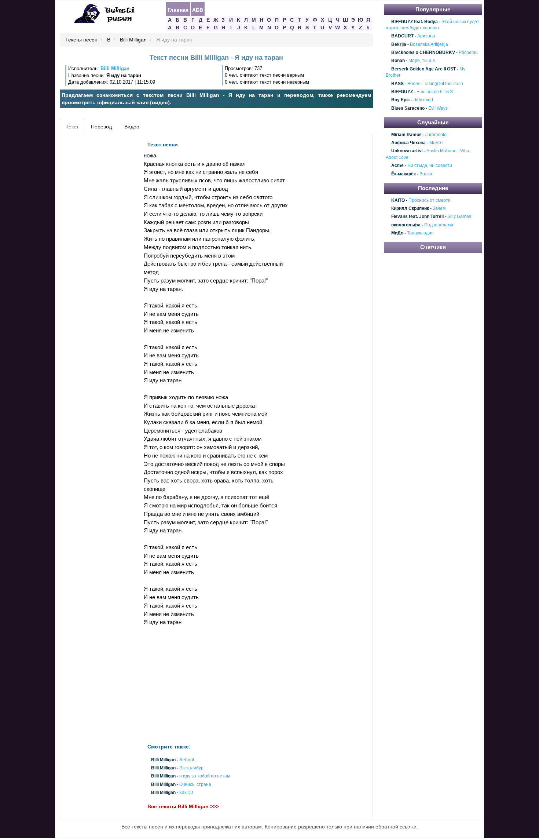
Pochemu (468, 52)
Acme (397, 165)
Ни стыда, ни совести (429, 165)
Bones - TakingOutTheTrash (435, 83)
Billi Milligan (133, 40)
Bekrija (398, 44)
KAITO (398, 200)
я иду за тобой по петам (204, 776)
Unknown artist (407, 151)
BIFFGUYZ (402, 91)
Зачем (439, 208)
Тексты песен (81, 40)
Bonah (398, 60)
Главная (178, 9)
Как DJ (186, 792)
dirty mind (423, 100)
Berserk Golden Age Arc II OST (423, 69)
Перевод (101, 127)
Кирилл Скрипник (410, 208)
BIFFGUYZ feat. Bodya (414, 21)
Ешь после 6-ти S (435, 91)
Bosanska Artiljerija (429, 44)
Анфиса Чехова (408, 142)
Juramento (436, 134)
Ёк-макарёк (403, 173)
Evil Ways (438, 108)
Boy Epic (400, 100)
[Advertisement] (95, 248)
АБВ (197, 9)
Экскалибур (191, 768)
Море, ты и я (421, 60)
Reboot (186, 759)
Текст (72, 127)
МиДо (397, 233)
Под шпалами (438, 224)
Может (436, 142)
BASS (397, 83)
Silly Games (459, 216)
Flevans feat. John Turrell (417, 216)
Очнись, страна (195, 784)
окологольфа (406, 224)
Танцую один (420, 233)
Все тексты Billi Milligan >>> (183, 806)
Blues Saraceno (408, 108)
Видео (131, 127)
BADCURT (402, 36)
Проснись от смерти (429, 200)
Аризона (426, 36)
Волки (425, 173)
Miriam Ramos (406, 134)
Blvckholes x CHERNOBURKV (423, 52)
